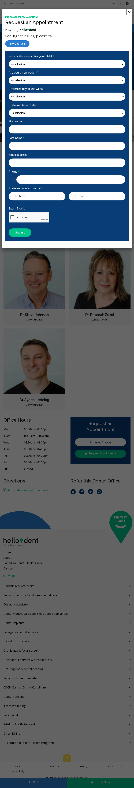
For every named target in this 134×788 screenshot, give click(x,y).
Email (80, 196)
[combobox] (12, 180)
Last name (17, 138)
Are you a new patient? (25, 72)
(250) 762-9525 (17, 43)
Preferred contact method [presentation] (26, 188)
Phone (14, 171)
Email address (19, 155)
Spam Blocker (18, 208)
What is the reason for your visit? (31, 56)
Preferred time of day (23, 105)
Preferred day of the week (26, 89)
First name (17, 121)
